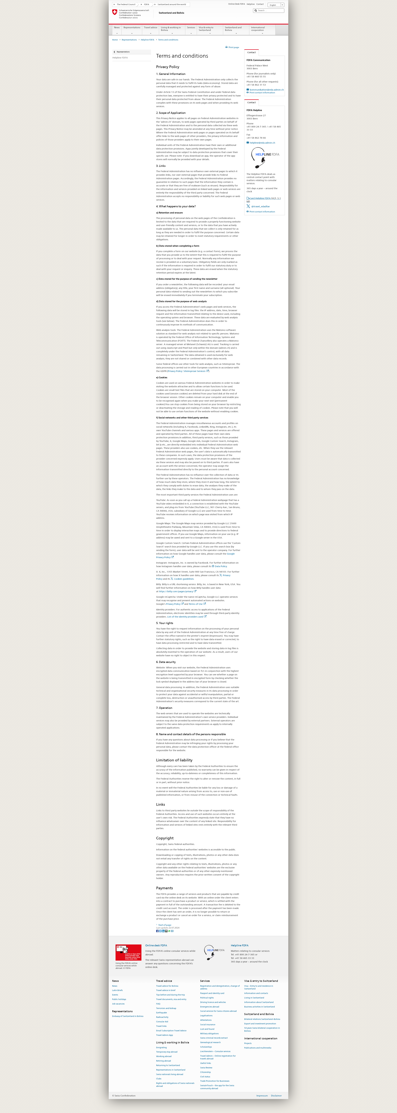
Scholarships (206, 1047)
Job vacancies (118, 1004)
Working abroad (164, 1056)
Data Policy (221, 566)
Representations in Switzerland (170, 1070)
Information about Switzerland (259, 1002)
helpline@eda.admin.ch (262, 142)
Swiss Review (206, 1067)
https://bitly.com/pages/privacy (176, 591)
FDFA (146, 4)
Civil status (205, 1076)
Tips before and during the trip (170, 995)
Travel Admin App (164, 1035)
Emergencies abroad (209, 1007)
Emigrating (161, 1047)
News (117, 27)
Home (115, 40)
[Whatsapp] (169, 931)
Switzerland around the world (172, 4)
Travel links (161, 1026)
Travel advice (150, 27)
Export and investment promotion (260, 1023)
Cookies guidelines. (184, 578)
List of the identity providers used (185, 616)
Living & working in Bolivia (171, 28)
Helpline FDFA (147, 40)
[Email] (172, 931)
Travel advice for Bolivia (167, 986)
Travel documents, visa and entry (171, 999)
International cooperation (258, 28)
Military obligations (209, 1033)
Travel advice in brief (165, 990)
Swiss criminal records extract (214, 1038)
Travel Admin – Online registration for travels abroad (218, 1057)
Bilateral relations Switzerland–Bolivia (262, 1019)
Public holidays (119, 999)
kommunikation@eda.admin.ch (267, 89)
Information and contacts (256, 993)
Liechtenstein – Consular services (215, 1051)
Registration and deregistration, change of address (220, 987)
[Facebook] (157, 931)
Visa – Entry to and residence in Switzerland (258, 987)
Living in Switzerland (254, 998)
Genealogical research (210, 1042)
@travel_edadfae (260, 206)
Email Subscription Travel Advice (171, 1030)
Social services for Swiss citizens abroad (218, 1011)
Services (191, 27)
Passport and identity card (212, 993)
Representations (132, 27)
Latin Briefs (117, 990)
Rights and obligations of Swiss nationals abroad (175, 1084)
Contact (250, 52)
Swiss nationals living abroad (169, 1074)
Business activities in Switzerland (259, 1007)
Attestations (206, 1020)
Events (115, 995)
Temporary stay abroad (166, 1052)
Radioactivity (162, 1017)
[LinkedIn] (163, 931)
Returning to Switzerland (168, 1065)
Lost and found (207, 1029)
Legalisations (206, 1016)
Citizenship (205, 1072)
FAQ (158, 1004)
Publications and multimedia (257, 1048)
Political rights (207, 998)
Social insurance (207, 1024)
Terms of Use (196, 603)
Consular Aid (162, 1021)
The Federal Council (126, 4)
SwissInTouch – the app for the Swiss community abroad (217, 1087)
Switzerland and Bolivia (233, 28)
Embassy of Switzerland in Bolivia (127, 1016)
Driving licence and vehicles (213, 1002)
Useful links (205, 1063)
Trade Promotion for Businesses (214, 1081)
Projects (248, 1043)
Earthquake (161, 1013)
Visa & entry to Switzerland (206, 28)
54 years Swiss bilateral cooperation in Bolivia (262, 1029)
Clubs (158, 1079)
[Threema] (166, 931)
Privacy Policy (173, 603)
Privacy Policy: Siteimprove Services (186, 371)
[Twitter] (160, 931)
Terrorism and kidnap (166, 1008)
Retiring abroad (163, 1061)
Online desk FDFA (156, 945)
